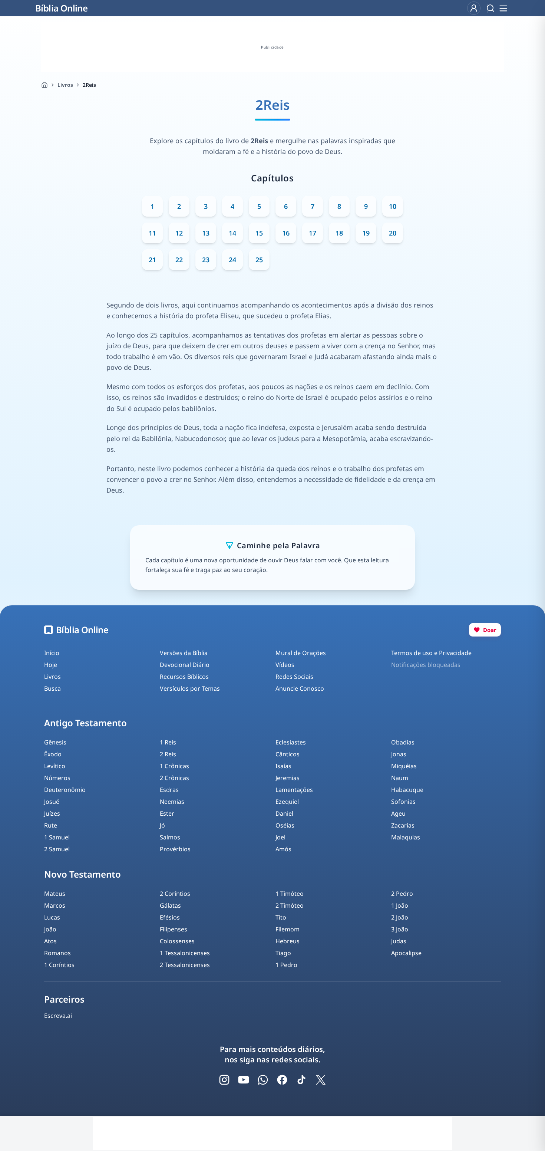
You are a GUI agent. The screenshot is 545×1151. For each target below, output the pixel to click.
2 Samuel (57, 849)
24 (232, 259)
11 (152, 232)
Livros (65, 84)
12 (179, 232)
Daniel (284, 813)
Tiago (283, 953)
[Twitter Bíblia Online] (321, 1080)
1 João (399, 905)
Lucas (52, 917)
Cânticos (287, 754)
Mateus (54, 893)
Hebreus (287, 941)
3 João (399, 929)
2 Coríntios (175, 893)
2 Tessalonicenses (185, 965)
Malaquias (405, 837)
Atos (50, 941)
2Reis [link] (89, 84)
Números (57, 778)
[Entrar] (473, 8)
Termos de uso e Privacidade (431, 653)
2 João (399, 917)
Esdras (169, 790)
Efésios (170, 917)
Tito (280, 917)
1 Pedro (286, 965)
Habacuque (407, 790)
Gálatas (170, 905)
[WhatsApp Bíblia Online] (263, 1080)
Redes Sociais (294, 676)
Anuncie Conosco (299, 688)
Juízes (52, 813)
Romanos (57, 953)
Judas (398, 941)
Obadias (402, 742)
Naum (399, 778)
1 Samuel (57, 837)
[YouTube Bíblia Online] (244, 1080)
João (50, 929)
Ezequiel (287, 802)
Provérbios (175, 849)
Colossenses (177, 941)
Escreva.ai (58, 1016)
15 (259, 232)
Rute (50, 825)
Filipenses (173, 929)
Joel (280, 837)
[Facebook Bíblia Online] (282, 1080)
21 (152, 259)
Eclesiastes (290, 742)
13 (205, 232)
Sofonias (403, 802)
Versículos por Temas (190, 688)
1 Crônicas (174, 766)
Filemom (287, 929)
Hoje (50, 665)
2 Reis (168, 754)
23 (205, 259)
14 (232, 232)
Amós (283, 849)
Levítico (54, 766)
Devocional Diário (184, 665)
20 (392, 232)
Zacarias (402, 825)
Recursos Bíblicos (184, 676)
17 (312, 232)
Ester (167, 813)
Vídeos (284, 665)
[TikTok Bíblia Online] (301, 1080)
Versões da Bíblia (184, 653)
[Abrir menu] (503, 8)
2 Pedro (402, 893)
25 (259, 259)
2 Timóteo (289, 905)
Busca (52, 688)
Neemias (172, 802)
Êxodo (53, 754)
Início (51, 653)
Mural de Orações (300, 653)
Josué (51, 802)
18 (339, 232)
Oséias (284, 825)
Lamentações (294, 790)
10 (392, 206)
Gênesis (55, 742)
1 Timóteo (289, 893)
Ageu (398, 813)
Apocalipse (406, 953)
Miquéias (404, 766)
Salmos (170, 837)
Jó (162, 825)
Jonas (398, 754)
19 (366, 232)
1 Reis (168, 742)
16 (286, 232)
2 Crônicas (174, 778)
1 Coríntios (59, 965)
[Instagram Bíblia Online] (224, 1080)
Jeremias (287, 778)
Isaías (283, 766)
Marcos (54, 905)
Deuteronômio (65, 790)
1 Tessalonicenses (185, 953)
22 (179, 259)
